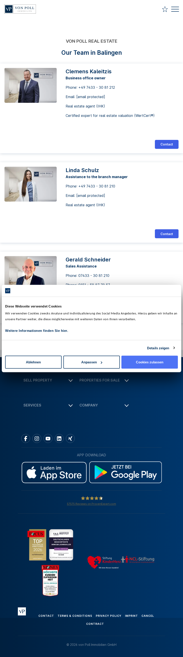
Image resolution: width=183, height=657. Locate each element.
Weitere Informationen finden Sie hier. (36, 331)
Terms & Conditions (75, 615)
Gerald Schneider (88, 259)
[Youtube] (48, 438)
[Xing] (70, 438)
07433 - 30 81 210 (93, 275)
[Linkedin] (59, 438)
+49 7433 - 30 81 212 (96, 87)
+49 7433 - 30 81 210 (96, 186)
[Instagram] (36, 438)
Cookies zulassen (149, 362)
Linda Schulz (82, 170)
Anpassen (89, 362)
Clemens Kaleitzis (89, 71)
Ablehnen (33, 362)
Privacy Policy (108, 615)
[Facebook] (25, 438)
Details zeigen (158, 348)
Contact (166, 144)
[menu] (175, 10)
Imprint (131, 615)
